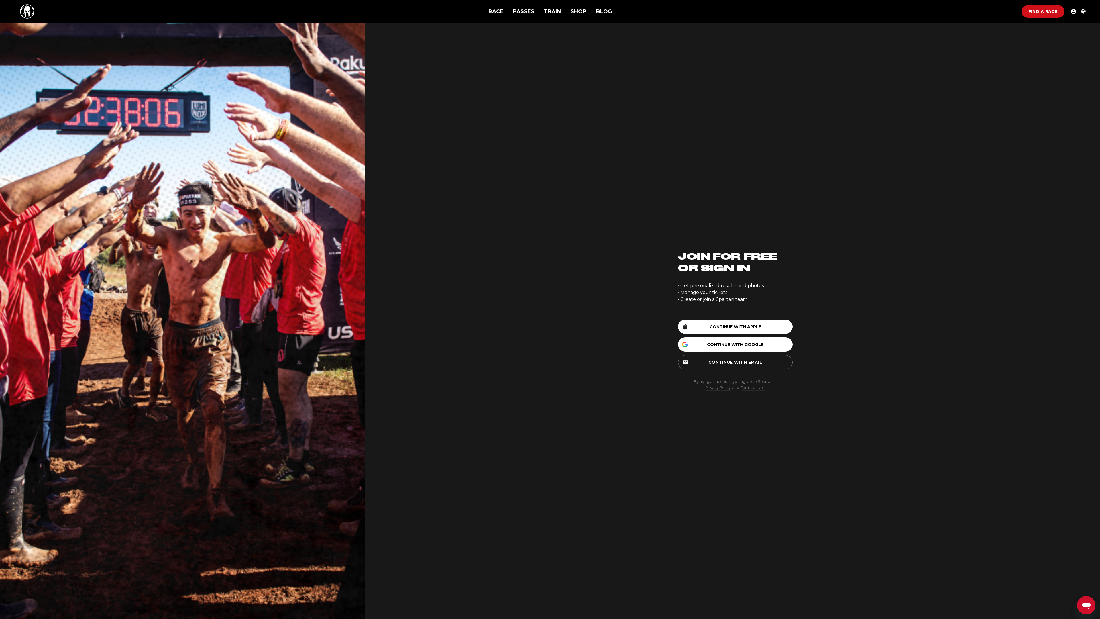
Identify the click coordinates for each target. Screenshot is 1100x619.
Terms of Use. (753, 387)
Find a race (1043, 11)
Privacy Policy (718, 387)
